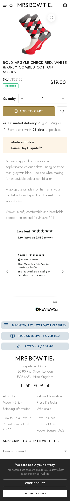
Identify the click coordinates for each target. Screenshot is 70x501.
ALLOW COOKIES (35, 493)
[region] (35, 272)
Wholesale (44, 408)
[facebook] (21, 385)
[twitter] (28, 385)
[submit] (64, 451)
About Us (9, 396)
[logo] (35, 5)
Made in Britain (13, 402)
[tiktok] (48, 385)
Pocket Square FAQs (50, 430)
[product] (51, 18)
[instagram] (35, 385)
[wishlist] (62, 111)
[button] (5, 5)
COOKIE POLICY (35, 483)
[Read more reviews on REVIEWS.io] (47, 310)
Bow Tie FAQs (46, 424)
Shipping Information (16, 408)
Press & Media (47, 402)
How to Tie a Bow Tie (17, 418)
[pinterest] (41, 385)
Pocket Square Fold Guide (16, 426)
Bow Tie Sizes (46, 418)
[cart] (65, 5)
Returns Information (49, 396)
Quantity (9, 98)
